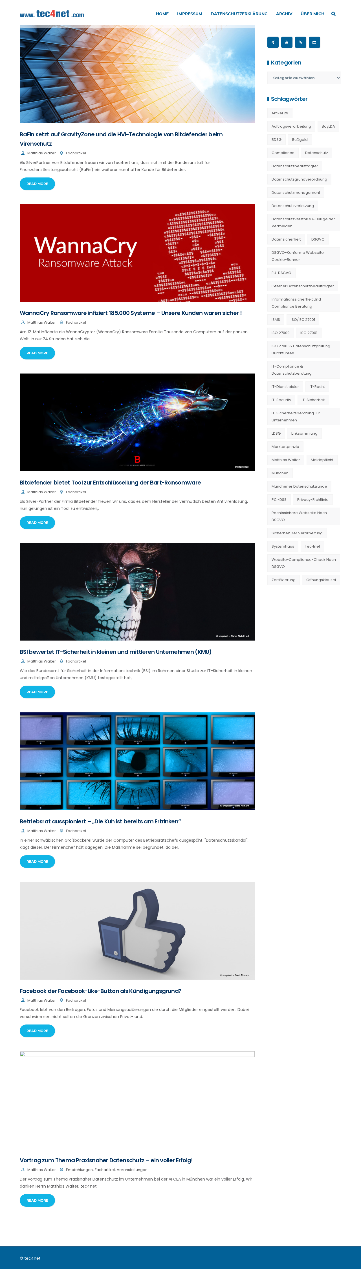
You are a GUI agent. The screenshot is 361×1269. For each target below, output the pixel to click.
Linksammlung (304, 433)
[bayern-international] (300, 42)
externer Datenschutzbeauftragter (303, 286)
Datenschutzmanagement (296, 192)
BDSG (276, 139)
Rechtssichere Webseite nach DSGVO (299, 516)
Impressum (189, 13)
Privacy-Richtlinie (313, 499)
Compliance (283, 152)
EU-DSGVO (281, 272)
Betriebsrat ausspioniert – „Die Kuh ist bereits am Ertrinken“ (100, 821)
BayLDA (328, 126)
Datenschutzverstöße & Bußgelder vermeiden (303, 222)
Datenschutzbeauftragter (295, 166)
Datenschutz (316, 152)
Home (162, 13)
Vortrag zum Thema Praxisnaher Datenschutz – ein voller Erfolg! (106, 1160)
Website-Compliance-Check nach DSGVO (304, 563)
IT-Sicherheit (313, 400)
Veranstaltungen (132, 1169)
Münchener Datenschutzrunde (299, 486)
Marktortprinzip (285, 446)
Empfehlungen (79, 1169)
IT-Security (281, 400)
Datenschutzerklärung (239, 13)
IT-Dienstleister (285, 386)
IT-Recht (317, 386)
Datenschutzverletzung (293, 205)
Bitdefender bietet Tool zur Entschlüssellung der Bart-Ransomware (110, 482)
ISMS (276, 319)
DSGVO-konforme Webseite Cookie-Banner (298, 256)
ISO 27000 (281, 332)
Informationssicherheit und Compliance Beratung (296, 303)
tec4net (312, 546)
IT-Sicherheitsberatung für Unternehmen (296, 416)
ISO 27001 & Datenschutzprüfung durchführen (301, 349)
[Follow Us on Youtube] (286, 42)
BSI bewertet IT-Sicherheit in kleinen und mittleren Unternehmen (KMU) (116, 652)
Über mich (312, 13)
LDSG (276, 433)
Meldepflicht (322, 460)
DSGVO (318, 239)
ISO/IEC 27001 (303, 319)
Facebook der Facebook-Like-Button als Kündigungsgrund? (100, 991)
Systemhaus (283, 546)
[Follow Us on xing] (273, 42)
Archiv (284, 13)
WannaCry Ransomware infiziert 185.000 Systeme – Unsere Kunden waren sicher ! (131, 313)
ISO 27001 (308, 332)
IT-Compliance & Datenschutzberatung (292, 370)
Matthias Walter (41, 153)
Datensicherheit (286, 239)
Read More (37, 184)
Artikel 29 (280, 113)
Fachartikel (76, 153)
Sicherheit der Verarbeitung (297, 533)
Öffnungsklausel (321, 580)
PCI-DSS (279, 499)
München (280, 473)
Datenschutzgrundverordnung (299, 179)
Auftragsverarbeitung (291, 126)
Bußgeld (300, 139)
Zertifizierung (284, 580)
